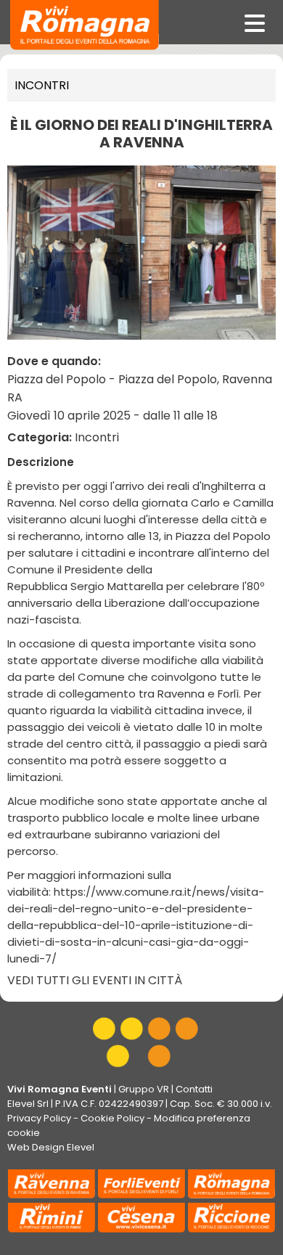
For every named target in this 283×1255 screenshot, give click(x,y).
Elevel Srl (28, 1104)
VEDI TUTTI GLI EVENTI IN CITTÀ (94, 980)
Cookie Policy (112, 1118)
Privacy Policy (39, 1118)
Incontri (42, 85)
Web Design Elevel (50, 1147)
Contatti (194, 1089)
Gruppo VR (143, 1089)
